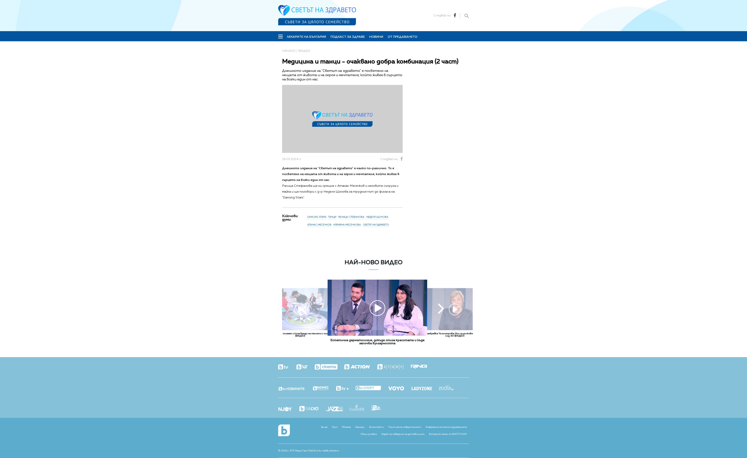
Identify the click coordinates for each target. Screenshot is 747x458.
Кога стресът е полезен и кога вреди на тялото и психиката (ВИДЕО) (300, 335)
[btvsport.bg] (372, 388)
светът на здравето (376, 225)
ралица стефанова (351, 217)
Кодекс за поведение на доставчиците (402, 434)
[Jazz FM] (338, 409)
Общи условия (368, 434)
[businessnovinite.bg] (324, 388)
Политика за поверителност (404, 427)
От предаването (402, 37)
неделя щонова (377, 217)
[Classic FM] (360, 407)
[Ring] (422, 367)
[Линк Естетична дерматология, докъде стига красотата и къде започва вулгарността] (377, 334)
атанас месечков (319, 225)
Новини (376, 37)
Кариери (360, 427)
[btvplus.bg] (346, 388)
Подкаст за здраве (348, 37)
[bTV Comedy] (305, 367)
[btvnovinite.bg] (295, 387)
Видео (304, 51)
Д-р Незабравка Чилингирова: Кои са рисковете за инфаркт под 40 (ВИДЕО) (454, 335)
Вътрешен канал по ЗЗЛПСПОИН (448, 434)
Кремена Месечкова (347, 225)
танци (332, 217)
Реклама (346, 427)
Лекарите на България (306, 37)
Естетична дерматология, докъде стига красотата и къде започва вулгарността (377, 342)
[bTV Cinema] (329, 367)
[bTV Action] (360, 367)
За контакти (376, 427)
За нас (324, 427)
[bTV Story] (393, 367)
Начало (288, 51)
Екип (335, 427)
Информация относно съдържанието (446, 427)
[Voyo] (399, 387)
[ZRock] (380, 408)
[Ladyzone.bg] (425, 389)
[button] (304, 309)
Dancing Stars (316, 217)
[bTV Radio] (312, 409)
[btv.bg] (287, 367)
